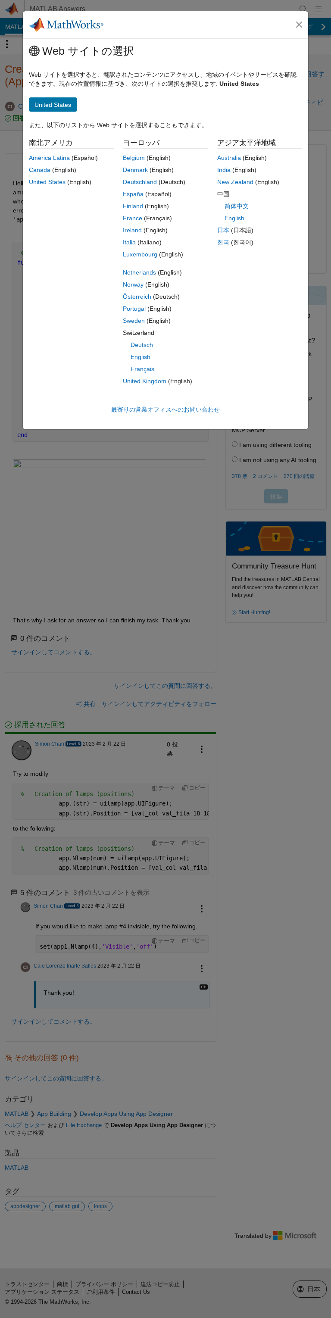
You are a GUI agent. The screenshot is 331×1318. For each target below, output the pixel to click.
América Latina (49, 157)
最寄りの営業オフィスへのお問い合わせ (165, 409)
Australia (229, 157)
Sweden (134, 320)
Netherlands (139, 272)
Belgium (134, 157)
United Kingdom (144, 381)
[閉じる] (299, 25)
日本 (223, 230)
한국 (223, 242)
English (140, 356)
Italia (129, 242)
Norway (133, 284)
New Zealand (235, 181)
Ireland (132, 230)
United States (47, 181)
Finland (133, 206)
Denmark (135, 169)
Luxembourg (140, 254)
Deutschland (140, 181)
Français (142, 368)
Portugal (134, 308)
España (133, 194)
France (132, 218)
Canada (39, 169)
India (224, 169)
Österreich (137, 296)
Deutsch (142, 344)
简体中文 (237, 206)
